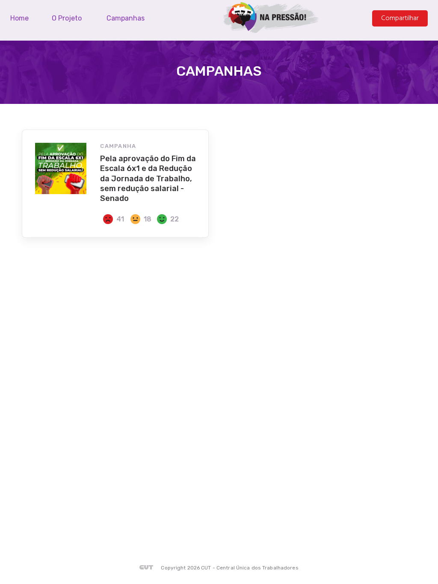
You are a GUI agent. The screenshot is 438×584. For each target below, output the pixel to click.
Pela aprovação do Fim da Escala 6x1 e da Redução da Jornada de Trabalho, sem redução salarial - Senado (148, 179)
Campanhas (126, 18)
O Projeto (67, 18)
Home (19, 18)
